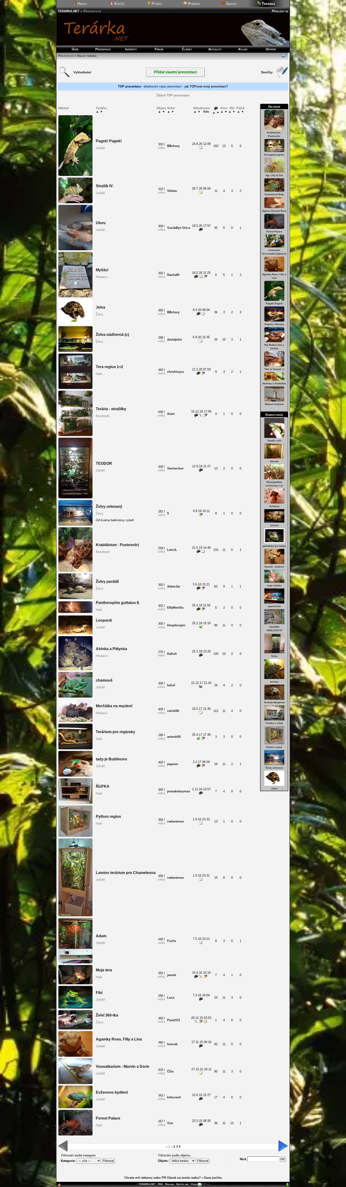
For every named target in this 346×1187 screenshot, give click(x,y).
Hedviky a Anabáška (274, 383)
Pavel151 (173, 1020)
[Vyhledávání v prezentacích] (64, 77)
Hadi (99, 374)
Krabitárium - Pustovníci (117, 545)
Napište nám (182, 1184)
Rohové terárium (274, 404)
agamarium (274, 606)
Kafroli (172, 653)
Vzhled (194, 1184)
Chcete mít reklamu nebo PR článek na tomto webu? (162, 1177)
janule (171, 975)
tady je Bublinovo (111, 759)
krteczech (174, 1097)
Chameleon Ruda (274, 194)
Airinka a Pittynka (111, 649)
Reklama (169, 1184)
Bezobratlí (103, 416)
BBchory (173, 146)
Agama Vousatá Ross (274, 211)
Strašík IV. (104, 186)
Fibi (99, 993)
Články (187, 49)
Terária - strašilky (111, 409)
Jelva (274, 788)
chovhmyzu (175, 371)
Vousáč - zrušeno (274, 566)
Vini (170, 1123)
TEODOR (104, 463)
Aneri (171, 414)
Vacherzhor (175, 468)
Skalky (231, 4)
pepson (172, 764)
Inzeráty (131, 49)
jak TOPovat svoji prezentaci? (206, 86)
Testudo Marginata (274, 702)
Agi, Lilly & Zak (274, 175)
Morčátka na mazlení (114, 706)
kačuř (171, 685)
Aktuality (215, 49)
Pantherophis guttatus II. (118, 603)
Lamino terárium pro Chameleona (126, 873)
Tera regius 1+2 (109, 367)
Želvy (99, 314)
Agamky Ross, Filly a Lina (119, 1039)
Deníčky (267, 72)
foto (206, 111)
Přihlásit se (280, 11)
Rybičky (193, 4)
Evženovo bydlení (112, 1092)
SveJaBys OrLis (178, 228)
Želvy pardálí (107, 582)
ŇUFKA (102, 786)
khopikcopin (176, 625)
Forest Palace (274, 231)
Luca (170, 997)
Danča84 (173, 275)
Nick (243, 1159)
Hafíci (81, 4)
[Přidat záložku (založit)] (59, 1185)
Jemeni (274, 525)
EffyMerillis (175, 607)
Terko (274, 656)
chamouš (104, 680)
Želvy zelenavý (274, 767)
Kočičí (118, 4)
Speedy (274, 461)
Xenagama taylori (274, 154)
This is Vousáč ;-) (274, 369)
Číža (170, 1071)
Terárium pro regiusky (115, 732)
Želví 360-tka (107, 1015)
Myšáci (102, 270)
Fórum (159, 49)
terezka (274, 681)
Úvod (75, 49)
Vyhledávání (82, 72)
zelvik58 (173, 711)
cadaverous (175, 821)
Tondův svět (274, 440)
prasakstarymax (178, 791)
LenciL (172, 550)
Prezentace (103, 49)
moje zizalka (274, 585)
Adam (101, 936)
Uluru (101, 223)
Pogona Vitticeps (274, 324)
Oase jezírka (213, 1177)
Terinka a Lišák (274, 723)
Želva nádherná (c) (112, 335)
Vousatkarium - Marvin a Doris (122, 1066)
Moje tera (104, 970)
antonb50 (174, 736)
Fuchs (171, 941)
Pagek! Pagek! (274, 303)
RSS (160, 1184)
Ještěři (100, 148)
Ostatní (271, 49)
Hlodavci (102, 277)
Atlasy (243, 49)
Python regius (274, 747)
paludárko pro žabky (274, 546)
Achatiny (274, 506)
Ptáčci (156, 4)
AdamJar (173, 586)
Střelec (172, 191)
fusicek (172, 1044)
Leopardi (104, 620)
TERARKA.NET (68, 11)
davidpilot (174, 339)
